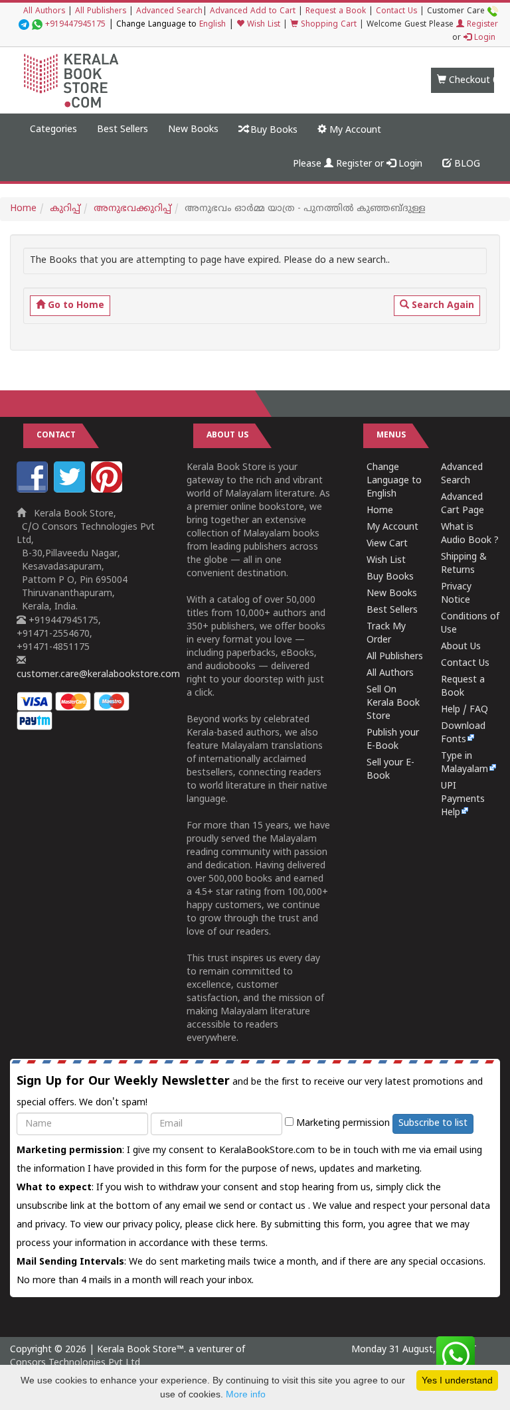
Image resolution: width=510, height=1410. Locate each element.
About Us (461, 647)
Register (481, 25)
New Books (193, 129)
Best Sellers (122, 129)
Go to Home (74, 305)
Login (483, 38)
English (212, 25)
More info (246, 1394)
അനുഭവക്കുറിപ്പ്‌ (132, 208)
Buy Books (273, 130)
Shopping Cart (327, 25)
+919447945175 (75, 25)
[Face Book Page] (34, 490)
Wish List (262, 25)
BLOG (466, 164)
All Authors (44, 12)
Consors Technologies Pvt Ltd (75, 1363)
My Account (354, 130)
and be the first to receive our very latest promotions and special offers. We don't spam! (250, 1091)
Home (23, 208)
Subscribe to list (433, 1123)
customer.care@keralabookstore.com (98, 674)
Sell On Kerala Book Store (393, 703)
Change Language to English (394, 481)
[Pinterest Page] (108, 490)
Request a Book (335, 12)
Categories (53, 129)
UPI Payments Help (463, 800)
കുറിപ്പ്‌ (65, 208)
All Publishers (100, 12)
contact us (283, 1206)
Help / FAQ (464, 710)
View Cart (387, 544)
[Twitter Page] (71, 490)
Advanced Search (169, 12)
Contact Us (396, 12)
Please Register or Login (357, 164)
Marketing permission (342, 1123)
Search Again (441, 305)
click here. (238, 1225)
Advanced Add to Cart (253, 12)
